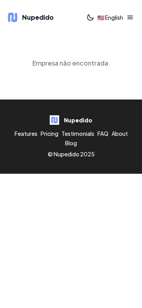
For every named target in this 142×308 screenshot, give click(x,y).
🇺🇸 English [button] (110, 17)
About (120, 133)
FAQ (102, 133)
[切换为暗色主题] (90, 17)
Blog (71, 142)
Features (26, 133)
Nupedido (66, 154)
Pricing (49, 133)
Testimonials (78, 133)
